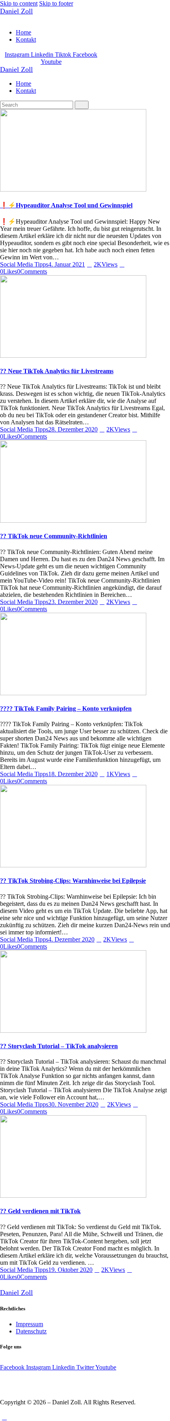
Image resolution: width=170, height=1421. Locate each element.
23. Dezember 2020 (73, 601)
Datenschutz (31, 1331)
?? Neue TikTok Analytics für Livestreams (56, 371)
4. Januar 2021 (66, 264)
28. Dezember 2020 (73, 429)
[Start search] (82, 105)
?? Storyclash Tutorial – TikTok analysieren (59, 1046)
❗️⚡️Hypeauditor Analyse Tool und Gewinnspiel (66, 205)
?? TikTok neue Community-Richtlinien (53, 536)
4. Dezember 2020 (71, 939)
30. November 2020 (73, 1104)
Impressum (29, 1324)
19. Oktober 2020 (70, 1269)
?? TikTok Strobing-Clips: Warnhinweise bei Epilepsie (73, 880)
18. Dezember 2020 (73, 774)
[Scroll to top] (4, 1417)
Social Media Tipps (24, 264)
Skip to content (19, 3)
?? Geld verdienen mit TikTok (40, 1211)
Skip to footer (56, 3)
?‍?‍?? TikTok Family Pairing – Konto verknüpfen (66, 708)
